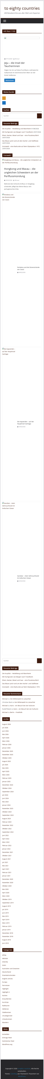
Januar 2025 (6, 781)
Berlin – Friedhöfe (16, 712)
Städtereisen (6, 1012)
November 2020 (7, 882)
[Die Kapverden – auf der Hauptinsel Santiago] (9, 424)
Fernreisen (6, 985)
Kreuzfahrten (6, 999)
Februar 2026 (6, 744)
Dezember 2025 (7, 751)
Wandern (5, 1022)
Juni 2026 (5, 731)
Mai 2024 (5, 802)
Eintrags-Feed (7, 1038)
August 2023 (6, 819)
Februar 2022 (6, 845)
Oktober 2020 (6, 886)
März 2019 (5, 923)
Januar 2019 (6, 930)
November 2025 (7, 755)
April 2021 (5, 869)
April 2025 (5, 771)
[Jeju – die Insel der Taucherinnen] (22, 47)
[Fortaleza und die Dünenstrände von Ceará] (9, 269)
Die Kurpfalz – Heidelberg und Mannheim (16, 129)
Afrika (4, 955)
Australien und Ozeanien (10, 969)
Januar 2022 (6, 849)
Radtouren (6, 1006)
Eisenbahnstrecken (8, 975)
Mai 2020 (5, 889)
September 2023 (8, 815)
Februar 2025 (6, 778)
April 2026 (5, 738)
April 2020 (5, 893)
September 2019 (8, 903)
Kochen (4, 995)
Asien (4, 965)
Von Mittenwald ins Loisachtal (20, 699)
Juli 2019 (5, 909)
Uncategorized (7, 1016)
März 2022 (5, 842)
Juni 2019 (5, 913)
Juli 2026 (5, 728)
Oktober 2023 (6, 812)
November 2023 (7, 808)
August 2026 (6, 724)
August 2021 (6, 859)
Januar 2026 (6, 748)
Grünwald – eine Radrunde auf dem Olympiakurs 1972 (21, 146)
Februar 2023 (6, 822)
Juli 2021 (5, 862)
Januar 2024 (6, 805)
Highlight (5, 989)
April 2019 (5, 920)
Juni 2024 (5, 798)
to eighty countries (22, 8)
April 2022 (5, 839)
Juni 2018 (5, 943)
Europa (4, 982)
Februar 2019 (6, 926)
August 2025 (6, 761)
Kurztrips (5, 1002)
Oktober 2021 (6, 856)
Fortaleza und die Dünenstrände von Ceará (28, 268)
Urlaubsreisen (7, 1019)
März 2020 (5, 896)
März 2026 (5, 741)
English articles (7, 979)
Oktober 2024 (6, 788)
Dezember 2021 (7, 852)
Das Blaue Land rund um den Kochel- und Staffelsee (20, 141)
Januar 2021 (6, 876)
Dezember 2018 (7, 933)
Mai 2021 (5, 866)
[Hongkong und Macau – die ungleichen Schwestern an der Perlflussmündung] (22, 161)
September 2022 (8, 832)
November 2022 (7, 825)
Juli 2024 (5, 795)
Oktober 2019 (6, 899)
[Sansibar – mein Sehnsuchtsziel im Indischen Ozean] (9, 578)
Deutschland (6, 972)
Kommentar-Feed (8, 1041)
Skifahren (5, 1009)
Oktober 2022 (6, 829)
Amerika (5, 962)
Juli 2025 (5, 765)
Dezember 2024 (7, 785)
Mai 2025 (5, 768)
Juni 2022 (5, 835)
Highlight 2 (6, 992)
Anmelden (5, 1034)
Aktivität (5, 958)
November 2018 (7, 936)
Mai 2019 (5, 916)
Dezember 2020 (7, 879)
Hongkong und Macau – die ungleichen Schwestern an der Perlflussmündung (21, 172)
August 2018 (6, 940)
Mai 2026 (5, 734)
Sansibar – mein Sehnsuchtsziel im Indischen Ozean (28, 577)
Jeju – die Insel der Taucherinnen (14, 64)
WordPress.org (7, 1044)
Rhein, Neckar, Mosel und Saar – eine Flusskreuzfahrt (20, 135)
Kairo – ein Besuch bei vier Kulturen (22, 706)
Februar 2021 (6, 872)
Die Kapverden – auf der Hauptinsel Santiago (25, 423)
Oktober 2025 (6, 758)
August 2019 (6, 906)
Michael (17, 59)
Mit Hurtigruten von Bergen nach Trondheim (17, 132)
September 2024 (8, 792)
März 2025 (5, 775)
